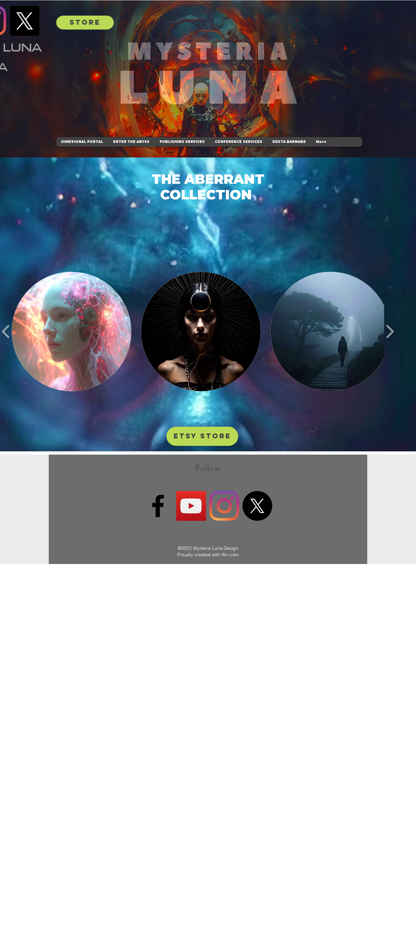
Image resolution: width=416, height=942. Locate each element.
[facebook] (158, 506)
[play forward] (390, 332)
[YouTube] (191, 506)
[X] (24, 21)
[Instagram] (224, 506)
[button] (71, 331)
